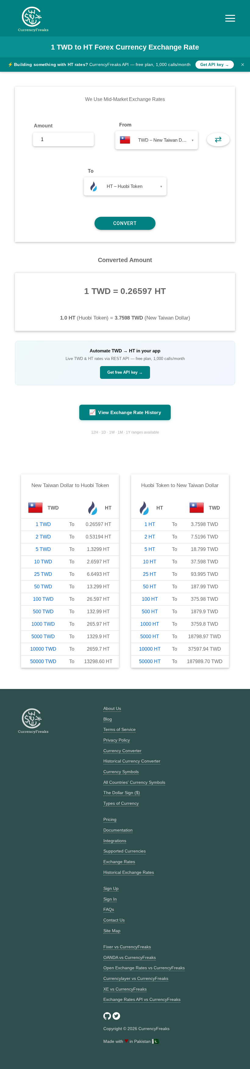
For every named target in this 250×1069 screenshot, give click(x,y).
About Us (112, 708)
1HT (150, 524)
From (125, 124)
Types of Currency (121, 803)
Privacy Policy (116, 740)
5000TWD (43, 636)
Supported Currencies (124, 851)
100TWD (43, 599)
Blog (107, 719)
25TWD (43, 574)
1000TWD (43, 624)
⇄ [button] (218, 139)
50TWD (43, 586)
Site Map (111, 930)
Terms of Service (119, 729)
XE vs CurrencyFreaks (125, 989)
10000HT (150, 649)
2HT (150, 536)
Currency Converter (122, 750)
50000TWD (43, 661)
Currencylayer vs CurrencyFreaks (135, 978)
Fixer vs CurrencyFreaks (127, 946)
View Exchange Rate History (125, 412)
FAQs (108, 909)
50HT (149, 586)
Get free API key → (125, 372)
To (91, 171)
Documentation (118, 830)
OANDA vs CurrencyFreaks (129, 957)
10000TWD (43, 649)
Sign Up (111, 888)
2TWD (43, 536)
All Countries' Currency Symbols (134, 782)
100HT (150, 599)
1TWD (43, 524)
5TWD (43, 549)
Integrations (114, 840)
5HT (150, 549)
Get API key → (214, 64)
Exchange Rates (119, 861)
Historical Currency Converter (131, 761)
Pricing (109, 819)
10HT (149, 561)
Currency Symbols (121, 771)
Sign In (110, 899)
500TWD (43, 611)
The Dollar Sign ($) (121, 792)
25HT (149, 574)
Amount (43, 125)
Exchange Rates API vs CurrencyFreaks (141, 999)
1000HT (149, 624)
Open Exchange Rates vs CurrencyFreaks (144, 967)
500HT (150, 611)
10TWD (43, 561)
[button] (230, 18)
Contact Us (114, 920)
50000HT (150, 661)
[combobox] (156, 140)
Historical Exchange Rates (128, 872)
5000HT (149, 636)
